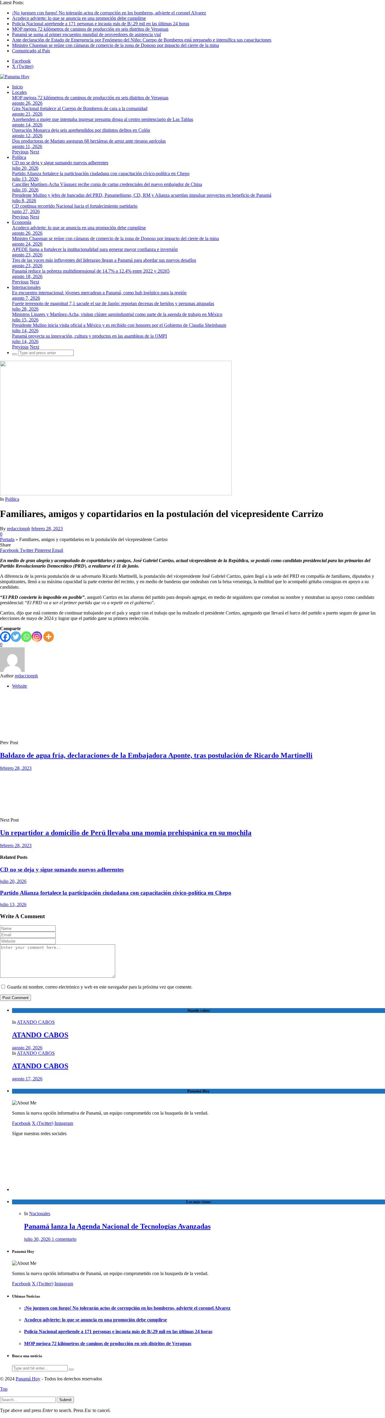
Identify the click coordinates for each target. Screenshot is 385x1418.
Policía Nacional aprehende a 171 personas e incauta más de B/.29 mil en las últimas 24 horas (100, 23)
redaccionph (18, 528)
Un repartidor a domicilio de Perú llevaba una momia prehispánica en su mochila (125, 833)
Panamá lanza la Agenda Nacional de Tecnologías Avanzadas (117, 1226)
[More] (48, 636)
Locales (19, 92)
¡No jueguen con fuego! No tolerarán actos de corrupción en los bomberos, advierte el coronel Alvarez (109, 12)
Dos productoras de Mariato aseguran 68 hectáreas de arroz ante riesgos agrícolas (89, 141)
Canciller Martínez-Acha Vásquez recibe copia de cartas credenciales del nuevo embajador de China (107, 184)
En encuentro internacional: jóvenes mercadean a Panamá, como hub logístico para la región (99, 292)
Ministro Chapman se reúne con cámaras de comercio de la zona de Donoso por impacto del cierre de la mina (115, 45)
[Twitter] (16, 636)
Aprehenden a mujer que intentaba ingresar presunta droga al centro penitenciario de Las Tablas (102, 119)
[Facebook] (5, 636)
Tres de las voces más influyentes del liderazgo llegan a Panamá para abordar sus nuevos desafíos (104, 260)
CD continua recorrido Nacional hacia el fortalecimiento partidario (74, 206)
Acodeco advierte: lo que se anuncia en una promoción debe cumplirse (79, 18)
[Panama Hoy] (14, 76)
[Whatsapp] (26, 636)
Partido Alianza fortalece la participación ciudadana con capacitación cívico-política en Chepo (100, 173)
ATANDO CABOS (36, 1022)
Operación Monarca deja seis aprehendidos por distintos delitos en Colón (81, 130)
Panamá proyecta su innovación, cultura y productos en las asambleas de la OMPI (89, 336)
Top (4, 1389)
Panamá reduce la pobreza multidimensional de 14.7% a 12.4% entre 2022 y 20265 (91, 271)
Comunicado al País (31, 50)
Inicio (17, 86)
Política (19, 157)
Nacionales (39, 1213)
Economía (21, 222)
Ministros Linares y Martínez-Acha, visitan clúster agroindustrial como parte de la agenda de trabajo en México (117, 314)
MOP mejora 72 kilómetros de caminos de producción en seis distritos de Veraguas (90, 29)
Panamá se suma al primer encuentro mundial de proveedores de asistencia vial (86, 34)
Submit (65, 1400)
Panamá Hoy (28, 1378)
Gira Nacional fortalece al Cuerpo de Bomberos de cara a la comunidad (79, 108)
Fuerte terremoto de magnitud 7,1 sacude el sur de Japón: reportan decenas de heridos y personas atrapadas (113, 303)
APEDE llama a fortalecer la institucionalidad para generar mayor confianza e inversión (95, 249)
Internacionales (26, 287)
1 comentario (64, 1239)
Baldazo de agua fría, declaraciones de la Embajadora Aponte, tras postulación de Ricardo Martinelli (156, 755)
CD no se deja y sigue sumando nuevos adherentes (60, 162)
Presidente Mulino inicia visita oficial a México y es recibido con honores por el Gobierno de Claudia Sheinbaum (119, 325)
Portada (7, 539)
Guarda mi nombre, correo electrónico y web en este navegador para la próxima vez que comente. (99, 986)
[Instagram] (37, 636)
